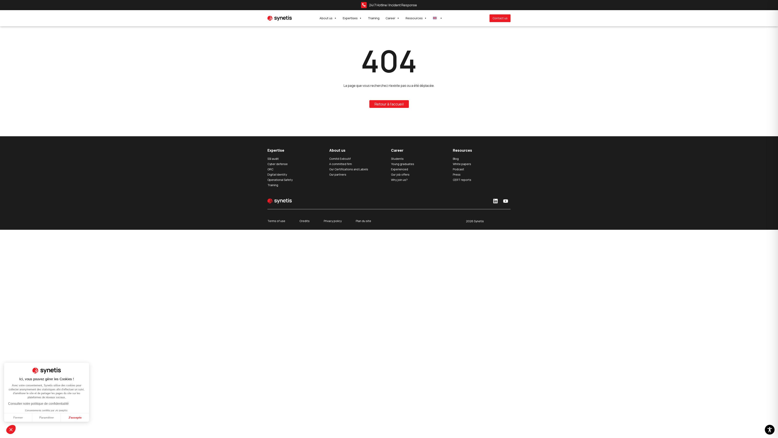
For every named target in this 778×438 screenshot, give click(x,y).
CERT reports (462, 180)
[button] (11, 429)
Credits (304, 221)
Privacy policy (333, 221)
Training (373, 18)
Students (397, 159)
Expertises (350, 18)
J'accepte (75, 417)
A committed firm (340, 164)
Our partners (337, 174)
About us (326, 18)
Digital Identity (277, 174)
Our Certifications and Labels (348, 169)
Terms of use (276, 221)
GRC (270, 169)
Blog (456, 159)
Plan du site (363, 221)
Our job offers (400, 174)
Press (457, 174)
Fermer (18, 417)
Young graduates (402, 164)
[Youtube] (505, 201)
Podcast (458, 169)
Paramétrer (46, 417)
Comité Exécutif (340, 159)
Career (390, 18)
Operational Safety (280, 180)
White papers (462, 164)
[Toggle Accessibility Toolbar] (769, 429)
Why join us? (399, 180)
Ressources (414, 18)
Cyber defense (277, 164)
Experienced (399, 169)
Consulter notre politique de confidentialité (38, 403)
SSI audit (273, 159)
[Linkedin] (495, 201)
